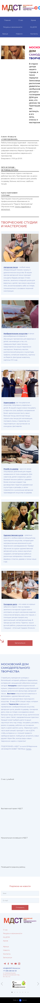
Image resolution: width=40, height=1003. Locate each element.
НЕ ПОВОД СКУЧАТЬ (9, 170)
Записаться (7, 958)
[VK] (12, 963)
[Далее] (38, 983)
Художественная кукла (13, 535)
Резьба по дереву (11, 469)
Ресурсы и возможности (12, 27)
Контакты (34, 34)
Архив (33, 20)
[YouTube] (15, 963)
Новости (19, 34)
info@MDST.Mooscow (11, 968)
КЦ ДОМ (33, 27)
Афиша (5, 34)
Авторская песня (11, 267)
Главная (7, 20)
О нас (20, 20)
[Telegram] (4, 963)
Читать (28, 749)
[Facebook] (8, 963)
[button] (14, 992)
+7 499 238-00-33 (10, 971)
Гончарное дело (10, 604)
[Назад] (2, 983)
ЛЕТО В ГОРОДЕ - (8, 167)
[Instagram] (19, 963)
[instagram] (36, 8)
